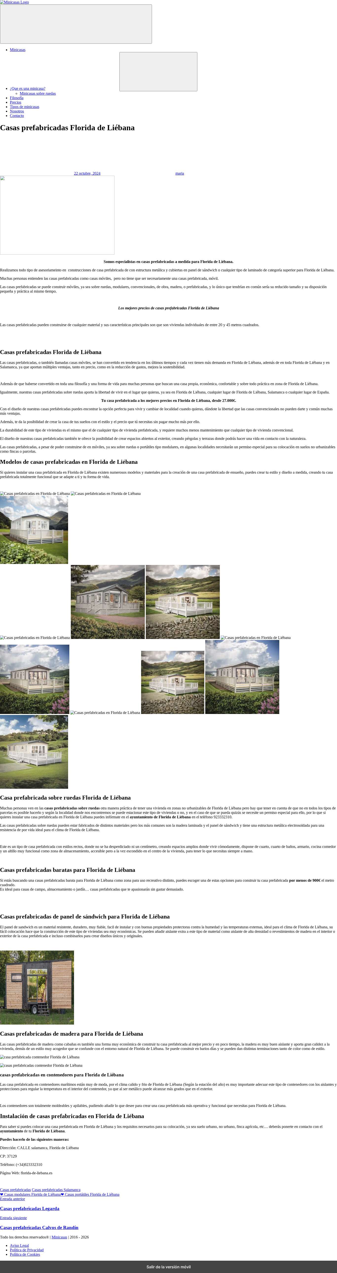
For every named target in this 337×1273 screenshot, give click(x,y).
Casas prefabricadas (15, 1190)
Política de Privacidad (27, 1250)
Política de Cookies (25, 1254)
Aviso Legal (19, 1245)
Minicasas (17, 50)
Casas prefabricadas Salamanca (56, 1190)
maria (179, 173)
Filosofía (16, 98)
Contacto (17, 115)
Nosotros (17, 111)
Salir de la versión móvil (169, 1266)
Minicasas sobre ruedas (38, 93)
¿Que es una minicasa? (27, 88)
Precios (15, 102)
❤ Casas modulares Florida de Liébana (30, 1194)
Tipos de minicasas (24, 107)
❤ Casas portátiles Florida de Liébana (90, 1194)
